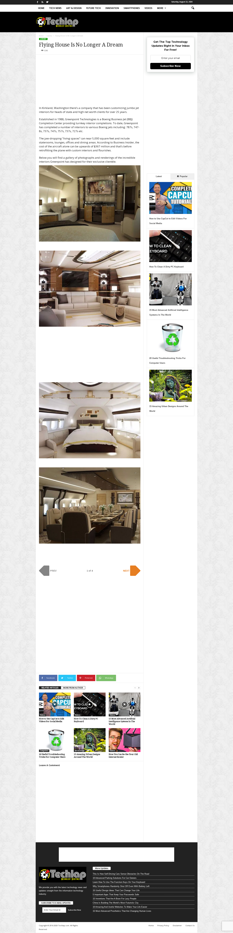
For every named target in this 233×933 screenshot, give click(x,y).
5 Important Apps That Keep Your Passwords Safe (116, 894)
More (160, 8)
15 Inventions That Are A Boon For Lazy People (114, 898)
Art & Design (73, 8)
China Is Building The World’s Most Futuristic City (116, 903)
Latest (159, 176)
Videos (148, 8)
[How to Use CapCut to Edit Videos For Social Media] (55, 704)
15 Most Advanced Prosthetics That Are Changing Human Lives (122, 911)
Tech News (55, 8)
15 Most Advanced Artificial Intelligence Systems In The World (122, 721)
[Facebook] (37, 2)
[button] (192, 8)
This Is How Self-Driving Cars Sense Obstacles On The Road (121, 874)
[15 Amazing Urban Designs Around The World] (90, 740)
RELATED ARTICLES (50, 688)
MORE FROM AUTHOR (73, 688)
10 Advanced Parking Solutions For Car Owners (114, 878)
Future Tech (93, 8)
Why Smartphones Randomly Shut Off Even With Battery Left (121, 886)
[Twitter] (47, 2)
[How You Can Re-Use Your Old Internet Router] (124, 740)
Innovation (112, 8)
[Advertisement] (89, 81)
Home (41, 8)
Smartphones (132, 8)
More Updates (101, 868)
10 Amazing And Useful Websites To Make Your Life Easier (120, 907)
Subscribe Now (170, 65)
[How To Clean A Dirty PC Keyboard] (90, 704)
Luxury (49, 36)
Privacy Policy (163, 925)
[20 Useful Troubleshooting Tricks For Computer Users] (55, 740)
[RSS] (42, 2)
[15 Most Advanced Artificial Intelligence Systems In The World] (124, 704)
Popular (183, 176)
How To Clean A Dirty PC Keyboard (166, 267)
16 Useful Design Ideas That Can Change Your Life (116, 890)
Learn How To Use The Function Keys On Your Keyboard (119, 882)
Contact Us (189, 925)
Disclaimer (177, 925)
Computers (44, 750)
